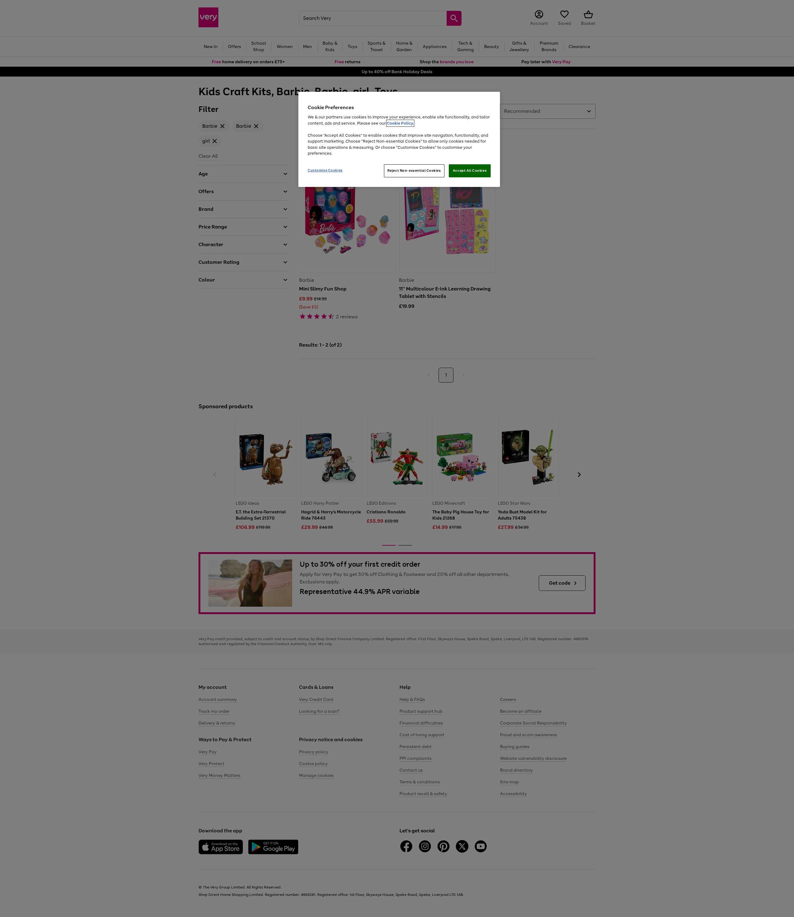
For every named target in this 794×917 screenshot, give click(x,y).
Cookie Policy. (400, 123)
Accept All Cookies (470, 170)
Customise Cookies (325, 170)
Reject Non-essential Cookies (414, 170)
